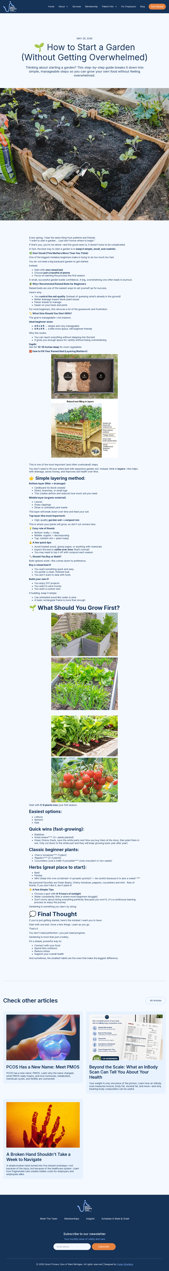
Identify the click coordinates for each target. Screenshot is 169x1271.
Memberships (71, 1218)
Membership (91, 6)
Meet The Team (48, 1218)
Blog (142, 6)
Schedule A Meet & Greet (115, 1218)
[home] (10, 6)
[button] (63, 6)
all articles (155, 1000)
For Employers (128, 6)
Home (51, 6)
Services (76, 6)
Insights (90, 1218)
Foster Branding (125, 1264)
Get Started (157, 6)
